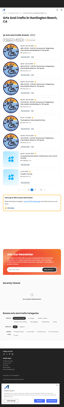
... (25, 190)
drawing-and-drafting (20, 322)
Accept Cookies (52, 401)
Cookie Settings (11, 401)
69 (32, 190)
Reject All (39, 401)
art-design (31, 318)
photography (34, 322)
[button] (19, 40)
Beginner (22, 327)
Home (4, 13)
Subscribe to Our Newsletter (11, 375)
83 (41, 190)
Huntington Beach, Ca (14, 13)
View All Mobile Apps (8, 369)
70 (35, 190)
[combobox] (9, 40)
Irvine (16, 335)
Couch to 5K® (7, 363)
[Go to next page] (45, 190)
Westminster (42, 332)
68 (28, 190)
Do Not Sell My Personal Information (13, 379)
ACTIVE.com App (8, 361)
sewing (55, 322)
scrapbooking (45, 322)
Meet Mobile (6, 367)
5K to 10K (5, 365)
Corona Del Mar (54, 332)
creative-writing (42, 318)
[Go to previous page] (19, 190)
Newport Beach (19, 332)
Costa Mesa (31, 332)
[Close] (57, 385)
